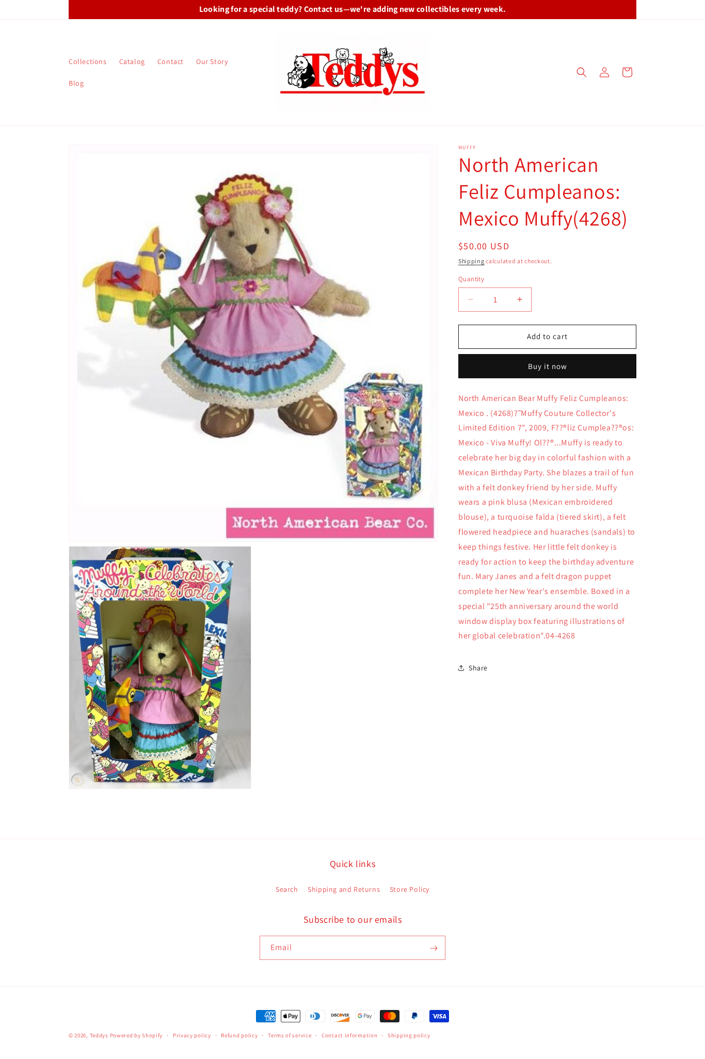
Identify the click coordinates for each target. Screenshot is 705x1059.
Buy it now (547, 366)
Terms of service (289, 1035)
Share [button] (478, 667)
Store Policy (409, 888)
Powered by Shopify (136, 1035)
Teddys (99, 1035)
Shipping (471, 261)
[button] (581, 72)
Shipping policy (409, 1035)
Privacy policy (192, 1035)
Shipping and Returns (344, 888)
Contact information (349, 1035)
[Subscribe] (433, 948)
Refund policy (239, 1035)
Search (287, 888)
